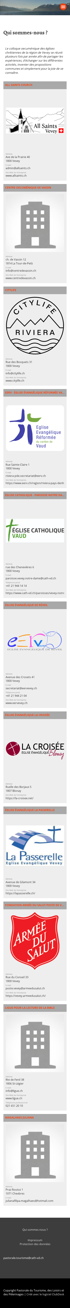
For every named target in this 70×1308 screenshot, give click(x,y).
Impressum (35, 1240)
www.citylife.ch (15, 380)
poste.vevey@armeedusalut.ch (25, 988)
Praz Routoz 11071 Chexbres (15, 1191)
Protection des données (35, 1244)
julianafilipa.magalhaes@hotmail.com (29, 1201)
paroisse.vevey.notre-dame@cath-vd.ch (31, 578)
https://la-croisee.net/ (19, 798)
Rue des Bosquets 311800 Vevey (19, 364)
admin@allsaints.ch (18, 168)
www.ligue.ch (14, 1098)
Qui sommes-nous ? (35, 1230)
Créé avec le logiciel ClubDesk (45, 1294)
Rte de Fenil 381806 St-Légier (15, 1081)
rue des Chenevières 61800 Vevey (20, 569)
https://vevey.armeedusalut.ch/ (26, 996)
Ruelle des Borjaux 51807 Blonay (18, 788)
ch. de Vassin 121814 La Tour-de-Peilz (19, 261)
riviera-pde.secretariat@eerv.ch (26, 476)
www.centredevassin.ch (21, 278)
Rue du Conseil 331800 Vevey (17, 979)
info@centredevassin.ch (21, 270)
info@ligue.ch (14, 1091)
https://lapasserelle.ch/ (20, 893)
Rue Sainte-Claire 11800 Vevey (18, 466)
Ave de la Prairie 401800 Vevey (18, 159)
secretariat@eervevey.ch (21, 688)
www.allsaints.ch (16, 175)
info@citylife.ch (15, 373)
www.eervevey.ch (17, 703)
